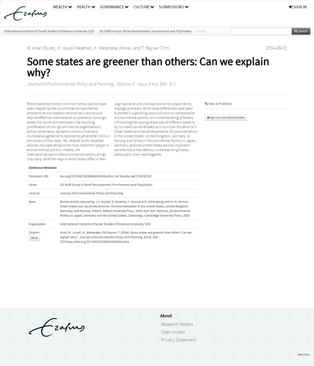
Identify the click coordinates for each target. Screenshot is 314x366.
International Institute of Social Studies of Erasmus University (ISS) (49, 31)
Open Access (173, 332)
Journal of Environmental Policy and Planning (70, 84)
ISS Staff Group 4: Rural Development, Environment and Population (145, 31)
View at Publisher (220, 104)
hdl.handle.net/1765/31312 (132, 176)
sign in (299, 7)
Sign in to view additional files (226, 117)
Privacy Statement (178, 340)
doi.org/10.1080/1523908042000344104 (86, 176)
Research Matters (177, 324)
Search (302, 31)
